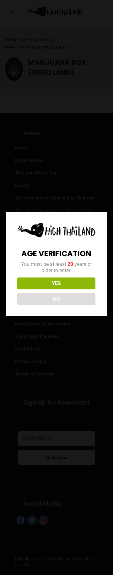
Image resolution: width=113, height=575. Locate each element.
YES (56, 283)
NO (56, 299)
